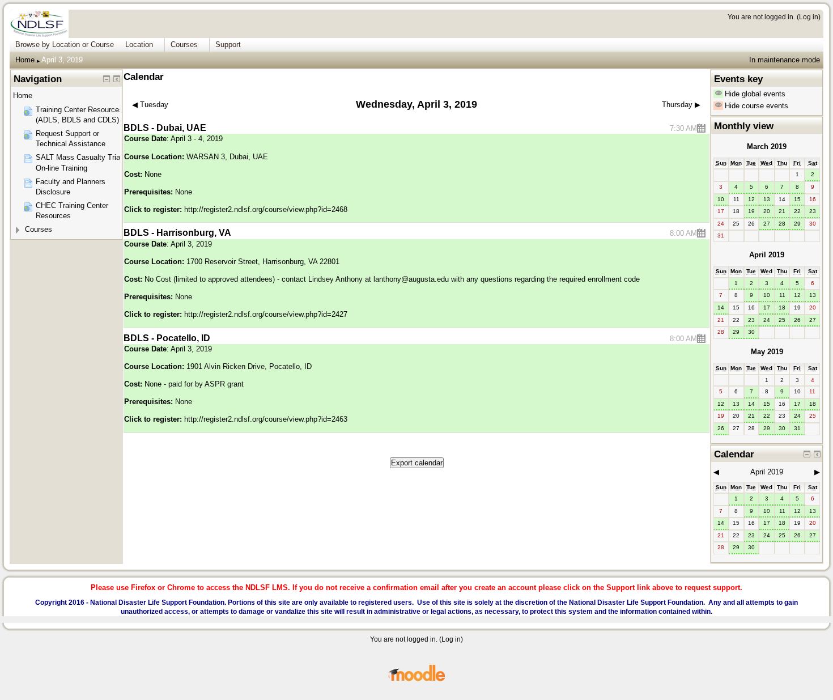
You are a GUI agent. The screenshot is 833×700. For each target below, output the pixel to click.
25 (782, 320)
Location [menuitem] (139, 44)
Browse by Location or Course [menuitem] (64, 44)
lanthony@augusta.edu (411, 279)
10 (720, 199)
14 (720, 307)
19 (751, 211)
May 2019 (767, 351)
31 (797, 428)
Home (25, 60)
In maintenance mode (784, 60)
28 (782, 223)
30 (751, 332)
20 (766, 211)
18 (782, 307)
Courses (38, 229)
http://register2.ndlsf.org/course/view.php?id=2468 (265, 209)
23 (812, 211)
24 (766, 320)
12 (751, 199)
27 (766, 223)
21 (782, 211)
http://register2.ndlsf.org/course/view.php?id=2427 (265, 314)
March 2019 (767, 146)
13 (766, 199)
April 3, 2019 (62, 60)
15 (797, 199)
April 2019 (766, 255)
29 (797, 223)
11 (782, 295)
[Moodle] (416, 679)
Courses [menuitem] (184, 44)
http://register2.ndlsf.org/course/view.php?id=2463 (265, 419)
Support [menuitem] (228, 44)
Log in (808, 16)
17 (766, 307)
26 (797, 320)
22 (797, 211)
